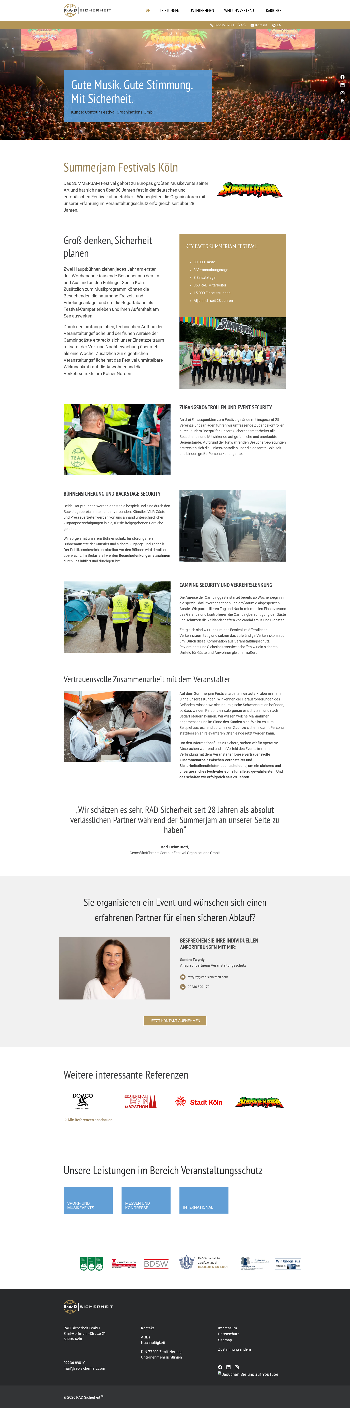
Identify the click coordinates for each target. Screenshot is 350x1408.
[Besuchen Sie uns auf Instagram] (237, 1368)
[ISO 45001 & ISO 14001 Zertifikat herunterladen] (207, 1265)
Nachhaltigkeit (153, 1342)
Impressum (227, 1328)
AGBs (145, 1337)
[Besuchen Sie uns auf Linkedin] (228, 1368)
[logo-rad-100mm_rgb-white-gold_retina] (88, 1302)
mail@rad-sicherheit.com (84, 1368)
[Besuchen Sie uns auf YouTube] (248, 1374)
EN (284, 25)
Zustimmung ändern (234, 1349)
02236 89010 (74, 1363)
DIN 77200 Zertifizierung (161, 1352)
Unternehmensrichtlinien (161, 1357)
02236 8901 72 (198, 987)
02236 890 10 (231, 25)
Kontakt (266, 25)
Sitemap (225, 1340)
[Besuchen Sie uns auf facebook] (220, 1368)
